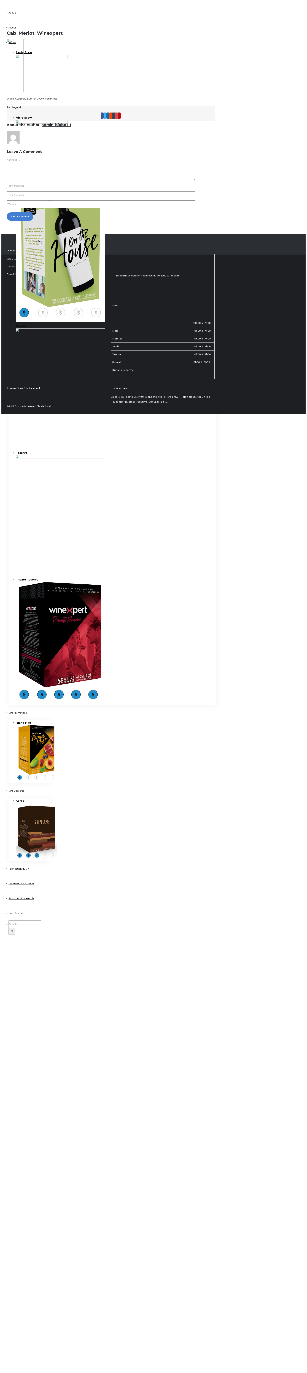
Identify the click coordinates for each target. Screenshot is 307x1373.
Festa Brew (24, 52)
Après (20, 800)
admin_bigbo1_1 (18, 98)
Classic (21, 326)
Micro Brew (24, 117)
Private (130, 401)
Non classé (192, 396)
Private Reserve (27, 579)
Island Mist (23, 722)
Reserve (21, 452)
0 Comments (50, 98)
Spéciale (161, 401)
